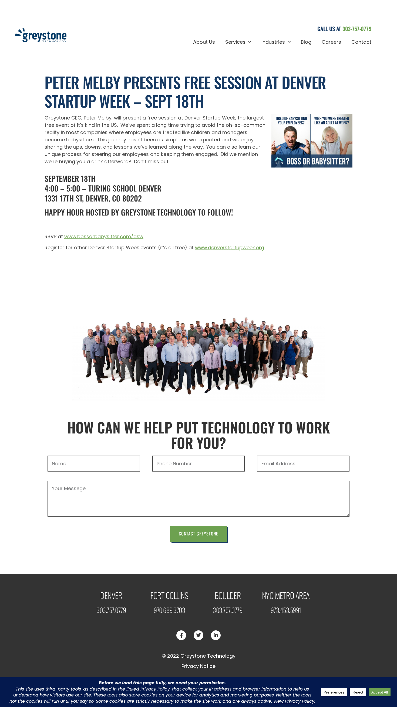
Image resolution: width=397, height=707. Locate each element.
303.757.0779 (111, 610)
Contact (361, 42)
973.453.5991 (286, 610)
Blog (306, 42)
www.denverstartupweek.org (229, 247)
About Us (204, 42)
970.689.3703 (169, 610)
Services (235, 42)
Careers (331, 42)
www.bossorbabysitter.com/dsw (103, 236)
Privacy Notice (198, 666)
